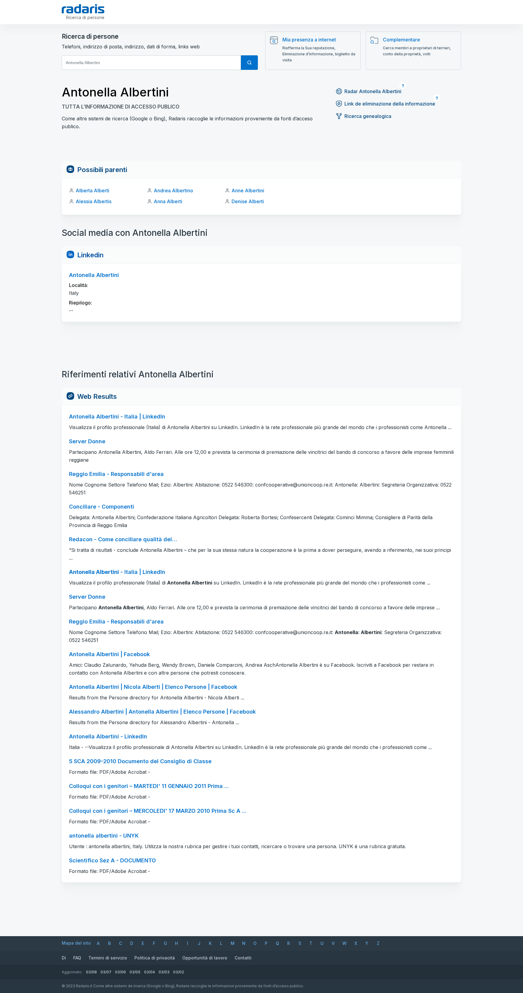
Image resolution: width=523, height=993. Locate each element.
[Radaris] (83, 8)
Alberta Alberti (92, 190)
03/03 (164, 972)
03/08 (91, 972)
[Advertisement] (261, 147)
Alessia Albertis (93, 201)
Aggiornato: (72, 972)
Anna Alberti (168, 201)
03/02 (178, 972)
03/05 (135, 972)
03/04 (149, 972)
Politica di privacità (154, 957)
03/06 (120, 972)
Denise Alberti (248, 201)
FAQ (77, 957)
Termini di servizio (107, 957)
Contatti (243, 957)
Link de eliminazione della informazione (389, 104)
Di (64, 957)
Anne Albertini (248, 190)
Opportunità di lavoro (204, 957)
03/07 (105, 972)
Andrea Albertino (173, 190)
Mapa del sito (76, 943)
